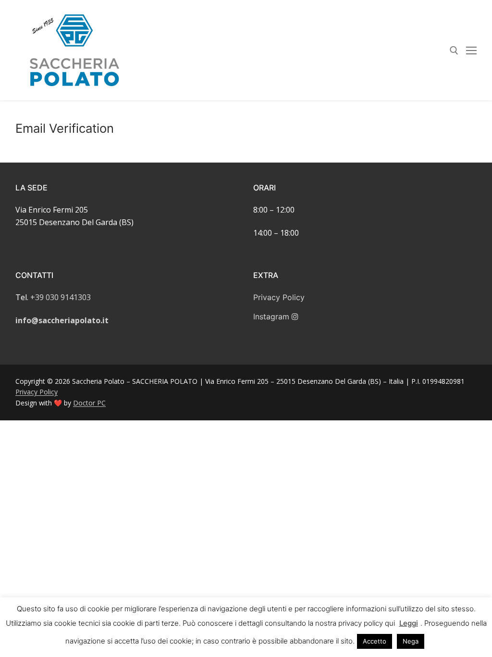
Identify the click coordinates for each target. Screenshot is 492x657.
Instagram (272, 316)
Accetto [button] (374, 641)
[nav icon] (471, 50)
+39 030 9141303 (60, 297)
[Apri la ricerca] (454, 50)
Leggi (408, 623)
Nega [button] (410, 641)
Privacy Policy (279, 297)
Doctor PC (89, 402)
